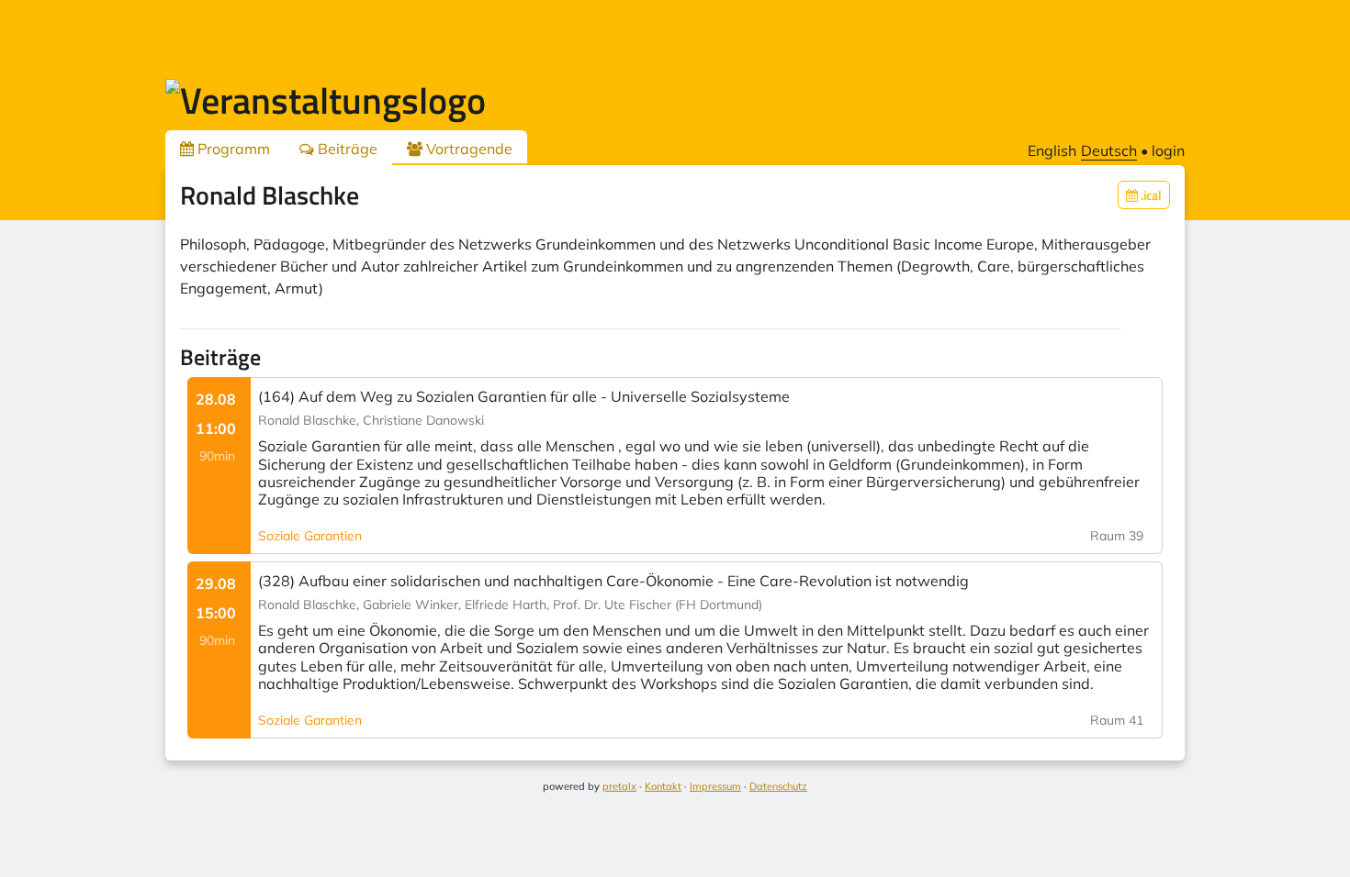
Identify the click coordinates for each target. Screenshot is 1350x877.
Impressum (715, 786)
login (1168, 150)
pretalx (619, 786)
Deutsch (1109, 150)
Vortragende (467, 148)
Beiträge (345, 148)
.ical (1150, 195)
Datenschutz (778, 786)
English (1052, 150)
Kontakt (663, 786)
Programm (232, 148)
